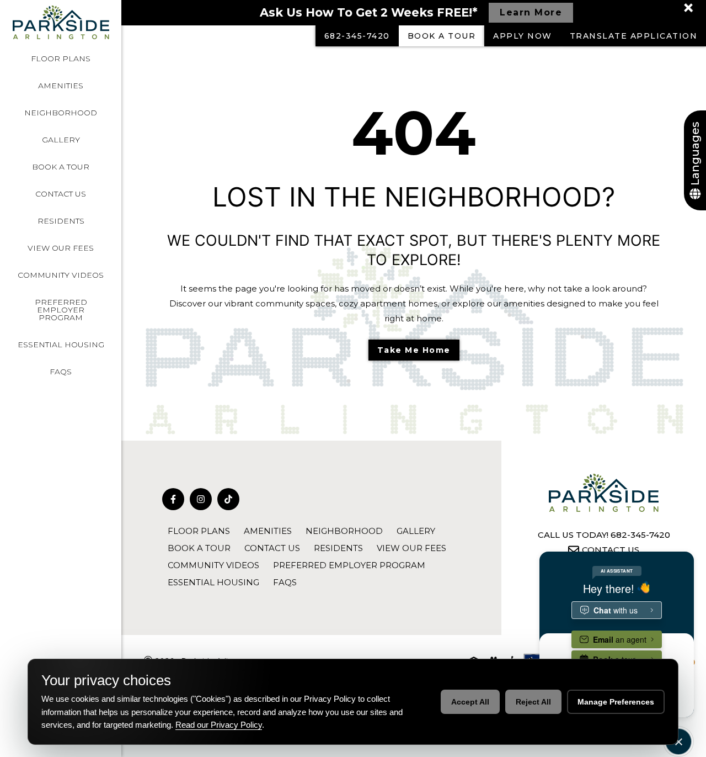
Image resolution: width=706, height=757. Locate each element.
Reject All (533, 701)
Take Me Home (414, 350)
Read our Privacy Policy (218, 724)
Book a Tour (60, 167)
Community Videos (61, 275)
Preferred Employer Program (61, 309)
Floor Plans (60, 58)
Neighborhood (60, 113)
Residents (61, 221)
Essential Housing (61, 345)
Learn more (531, 12)
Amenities (60, 86)
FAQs (61, 372)
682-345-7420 (357, 36)
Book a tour (442, 36)
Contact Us (60, 194)
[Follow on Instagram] (201, 499)
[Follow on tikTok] (228, 499)
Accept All (470, 701)
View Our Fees (61, 248)
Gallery (61, 140)
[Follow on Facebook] (173, 499)
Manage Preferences (615, 701)
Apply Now (522, 36)
